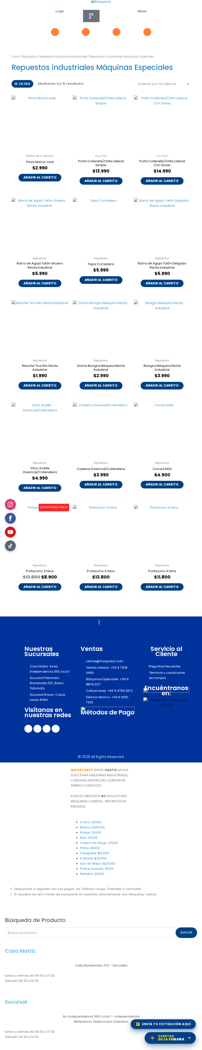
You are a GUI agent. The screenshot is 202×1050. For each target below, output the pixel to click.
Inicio (15, 57)
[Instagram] (10, 504)
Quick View (40, 148)
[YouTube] (10, 532)
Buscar (186, 933)
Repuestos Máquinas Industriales (63, 57)
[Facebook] (10, 518)
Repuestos (29, 57)
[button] (142, 17)
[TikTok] (10, 545)
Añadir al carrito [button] (39, 177)
